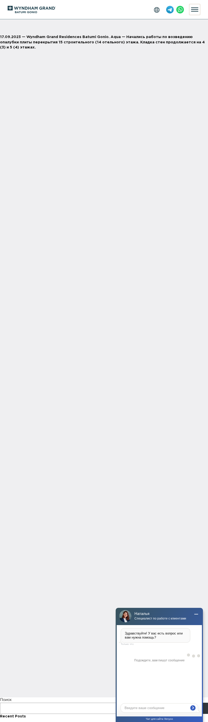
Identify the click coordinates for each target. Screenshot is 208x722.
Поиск (6, 699)
